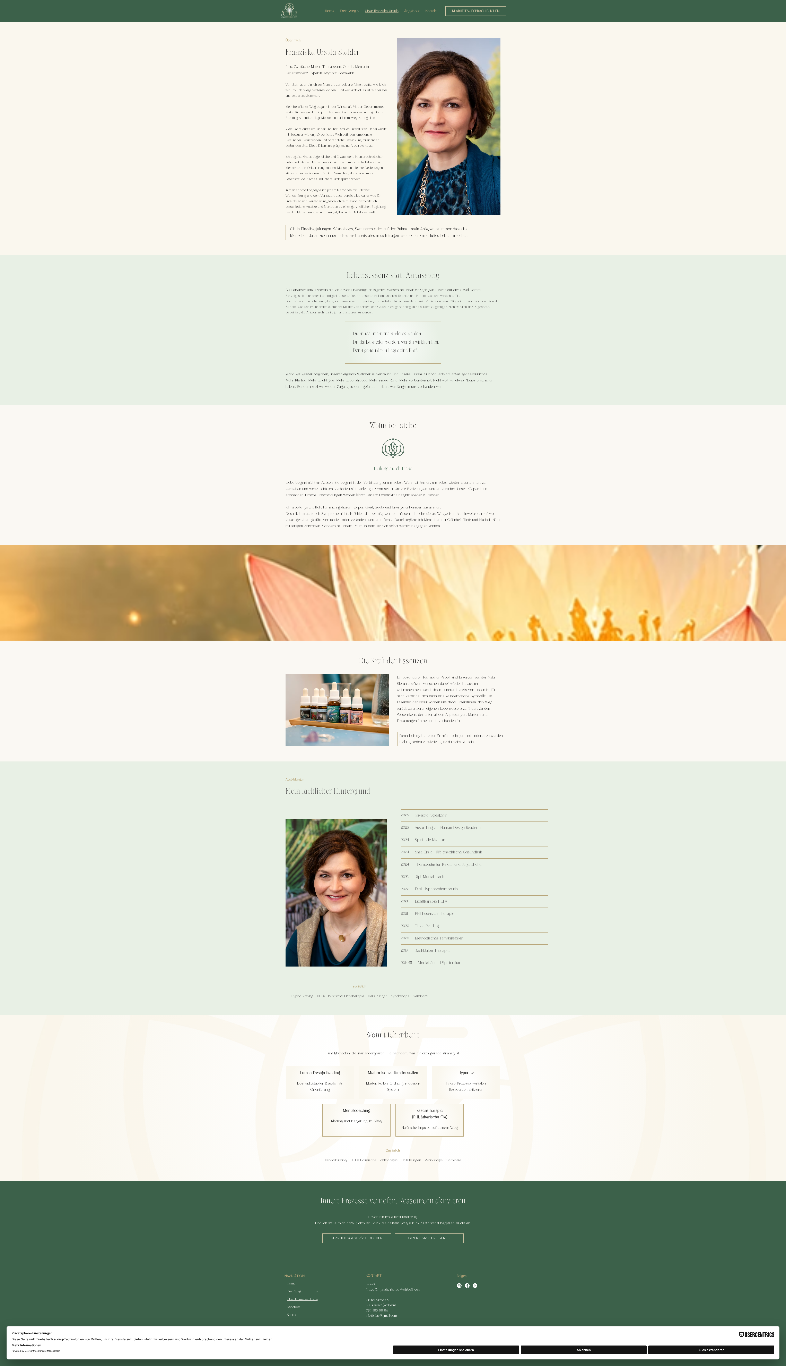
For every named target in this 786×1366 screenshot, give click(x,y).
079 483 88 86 (377, 1310)
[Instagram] (459, 1285)
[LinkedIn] (475, 1285)
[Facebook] (467, 1285)
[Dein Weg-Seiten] (358, 11)
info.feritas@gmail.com (381, 1315)
